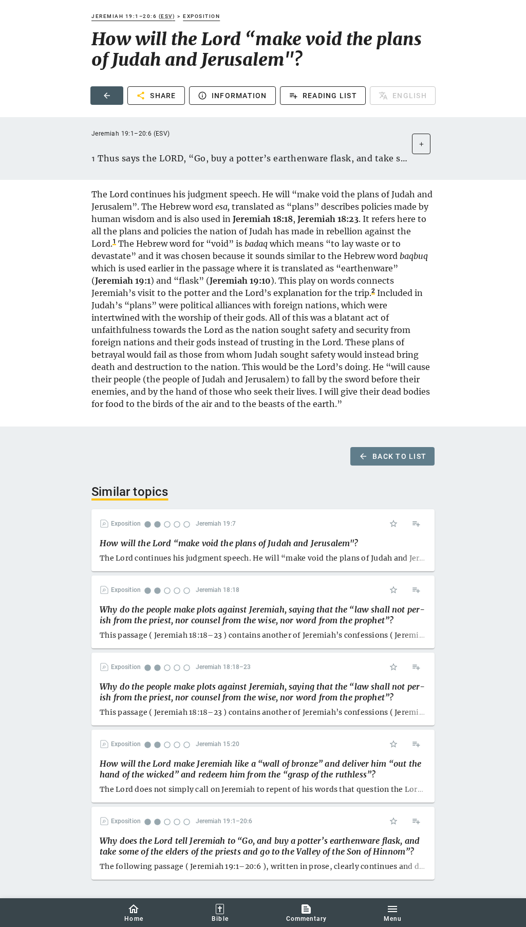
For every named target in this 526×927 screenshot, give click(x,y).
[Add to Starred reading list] (393, 523)
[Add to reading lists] (416, 523)
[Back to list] (106, 95)
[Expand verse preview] (421, 144)
